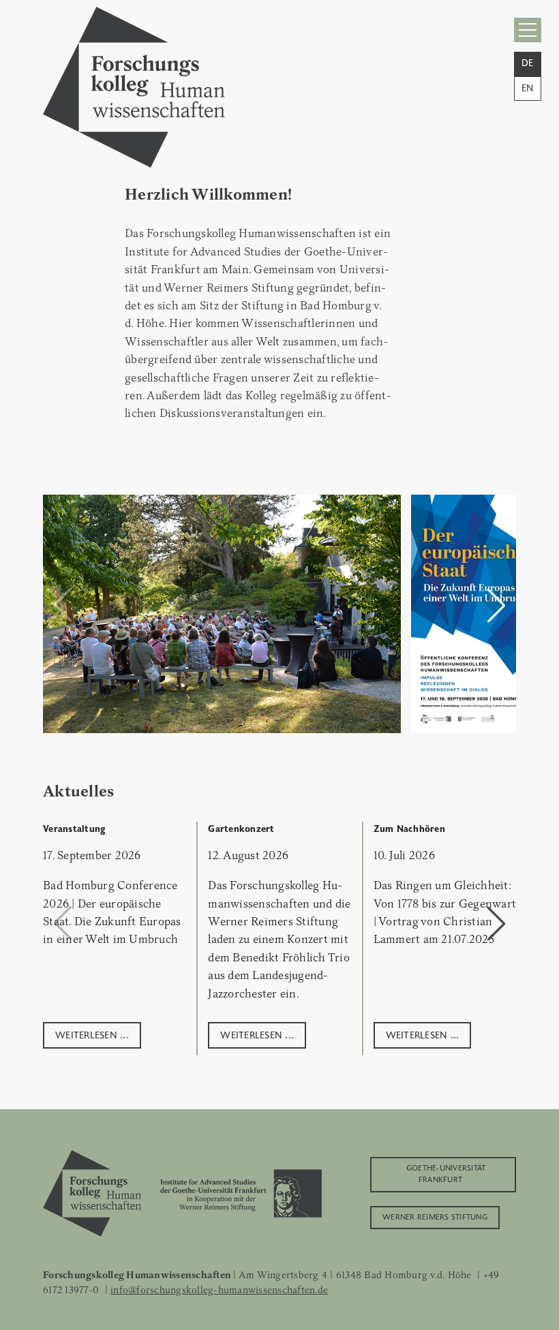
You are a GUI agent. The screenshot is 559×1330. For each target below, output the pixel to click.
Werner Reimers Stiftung (434, 1216)
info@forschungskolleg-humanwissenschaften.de (219, 1290)
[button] (496, 605)
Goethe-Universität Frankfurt (446, 1173)
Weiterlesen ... (92, 1034)
